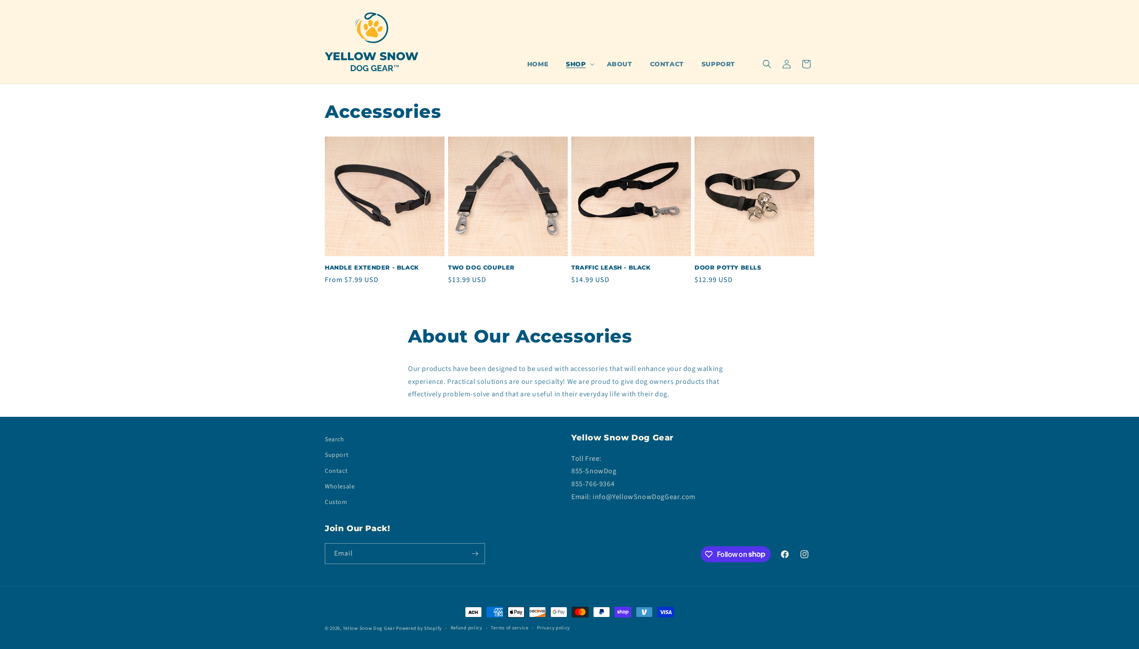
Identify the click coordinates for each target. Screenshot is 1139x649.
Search (334, 439)
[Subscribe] (475, 553)
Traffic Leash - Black (611, 267)
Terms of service (509, 628)
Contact (336, 471)
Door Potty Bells (728, 267)
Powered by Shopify (419, 628)
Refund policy (466, 628)
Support (336, 455)
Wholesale (340, 486)
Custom (336, 502)
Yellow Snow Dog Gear (369, 628)
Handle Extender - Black (372, 267)
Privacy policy (553, 628)
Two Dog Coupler (481, 267)
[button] (577, 64)
